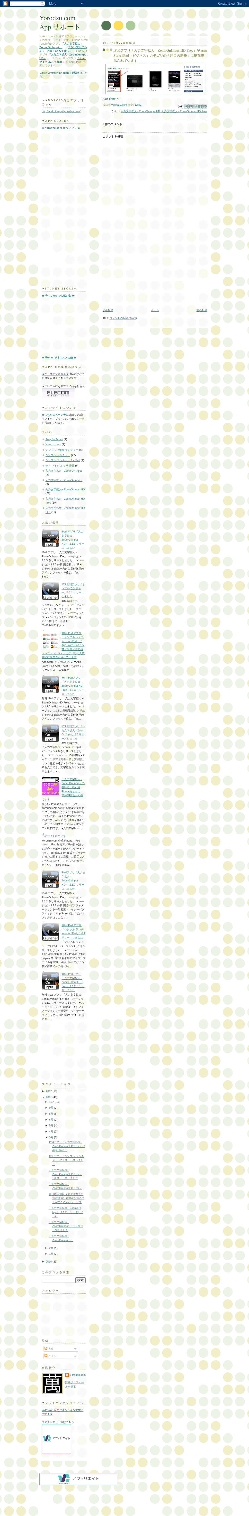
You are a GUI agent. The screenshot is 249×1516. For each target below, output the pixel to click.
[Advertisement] (127, 9)
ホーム (155, 310)
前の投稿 (201, 310)
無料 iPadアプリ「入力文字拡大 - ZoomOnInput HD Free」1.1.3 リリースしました (73, 685)
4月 (51, 1131)
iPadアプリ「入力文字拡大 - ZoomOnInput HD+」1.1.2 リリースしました (73, 880)
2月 (51, 1247)
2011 (49, 1097)
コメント (53, 1356)
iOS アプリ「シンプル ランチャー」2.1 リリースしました (66, 1160)
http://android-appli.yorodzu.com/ (61, 111)
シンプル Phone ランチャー (62, 449)
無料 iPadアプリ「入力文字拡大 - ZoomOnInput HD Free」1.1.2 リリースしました (73, 982)
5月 (51, 1125)
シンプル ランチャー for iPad (62, 460)
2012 (49, 1091)
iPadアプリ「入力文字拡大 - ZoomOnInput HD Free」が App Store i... (67, 1146)
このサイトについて (54, 835)
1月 (51, 1253)
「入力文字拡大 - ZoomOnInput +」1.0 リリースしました (66, 1226)
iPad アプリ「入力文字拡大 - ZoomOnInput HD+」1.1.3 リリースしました (73, 539)
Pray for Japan (54, 439)
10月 (52, 1101)
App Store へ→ (112, 98)
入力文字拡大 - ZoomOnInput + (63, 480)
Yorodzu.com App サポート (60, 22)
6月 (51, 1119)
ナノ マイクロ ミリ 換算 (59, 465)
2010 (49, 1261)
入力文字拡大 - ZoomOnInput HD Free (184, 111)
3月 (51, 1137)
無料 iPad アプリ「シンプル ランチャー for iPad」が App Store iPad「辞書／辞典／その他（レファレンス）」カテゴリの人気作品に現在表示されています (63, 645)
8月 (51, 1113)
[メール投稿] (180, 105)
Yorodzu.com (53, 444)
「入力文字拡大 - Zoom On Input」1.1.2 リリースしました (66, 1212)
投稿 (50, 1348)
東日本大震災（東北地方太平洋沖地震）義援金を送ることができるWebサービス (66, 1198)
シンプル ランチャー (57, 455)
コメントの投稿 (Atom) (123, 318)
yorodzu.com (78, 1374)
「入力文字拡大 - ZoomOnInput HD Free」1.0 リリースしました (65, 1174)
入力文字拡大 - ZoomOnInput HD (140, 111)
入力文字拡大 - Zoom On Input (63, 470)
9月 (51, 1107)
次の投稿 (108, 310)
